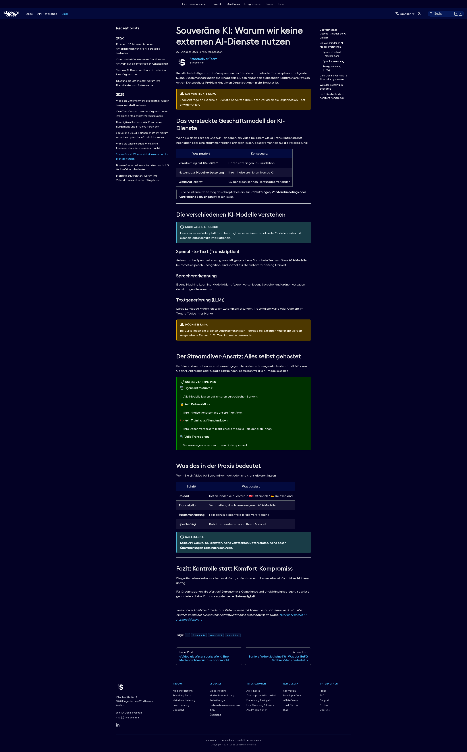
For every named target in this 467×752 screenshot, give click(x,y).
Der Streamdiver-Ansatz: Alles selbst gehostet (333, 77)
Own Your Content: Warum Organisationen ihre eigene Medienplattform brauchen (142, 113)
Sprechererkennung (333, 61)
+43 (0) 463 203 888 (127, 717)
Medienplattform (183, 690)
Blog (64, 14)
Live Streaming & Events (260, 705)
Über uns (325, 709)
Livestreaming (181, 705)
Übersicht (178, 709)
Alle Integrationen (256, 709)
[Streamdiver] (141, 687)
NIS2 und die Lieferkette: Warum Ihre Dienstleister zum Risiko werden (138, 83)
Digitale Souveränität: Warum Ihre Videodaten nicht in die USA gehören (138, 178)
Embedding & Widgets (258, 700)
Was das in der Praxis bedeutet (331, 86)
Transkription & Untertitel (261, 695)
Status (324, 705)
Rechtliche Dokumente (249, 740)
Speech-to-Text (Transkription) (332, 54)
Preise (269, 4)
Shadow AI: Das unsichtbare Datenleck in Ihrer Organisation (141, 72)
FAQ (322, 695)
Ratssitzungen (218, 700)
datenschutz (199, 635)
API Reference (47, 14)
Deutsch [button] (405, 14)
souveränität (216, 635)
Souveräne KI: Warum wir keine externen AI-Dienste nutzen (142, 156)
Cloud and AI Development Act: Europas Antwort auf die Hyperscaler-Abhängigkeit (142, 61)
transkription (232, 635)
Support (324, 700)
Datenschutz (227, 740)
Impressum (211, 740)
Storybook (289, 690)
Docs (29, 14)
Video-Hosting (218, 690)
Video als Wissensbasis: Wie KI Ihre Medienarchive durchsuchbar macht (138, 146)
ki (187, 635)
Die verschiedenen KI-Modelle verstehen (332, 44)
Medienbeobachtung (222, 695)
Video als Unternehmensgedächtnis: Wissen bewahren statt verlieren (142, 103)
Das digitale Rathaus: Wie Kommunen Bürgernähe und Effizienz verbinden (139, 124)
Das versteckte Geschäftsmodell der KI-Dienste (333, 33)
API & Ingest (253, 690)
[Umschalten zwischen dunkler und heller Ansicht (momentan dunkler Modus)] (419, 14)
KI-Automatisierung (184, 700)
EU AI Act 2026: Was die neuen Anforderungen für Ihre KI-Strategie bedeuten (138, 49)
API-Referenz (290, 700)
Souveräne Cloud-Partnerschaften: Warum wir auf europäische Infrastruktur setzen (142, 135)
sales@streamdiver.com (129, 712)
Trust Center (290, 705)
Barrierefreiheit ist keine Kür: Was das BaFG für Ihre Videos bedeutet (142, 167)
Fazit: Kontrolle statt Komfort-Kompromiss (332, 95)
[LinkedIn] (118, 725)
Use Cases (233, 4)
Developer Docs (292, 695)
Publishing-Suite (182, 695)
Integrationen (253, 4)
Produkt (218, 4)
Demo (281, 4)
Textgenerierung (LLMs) (332, 68)
